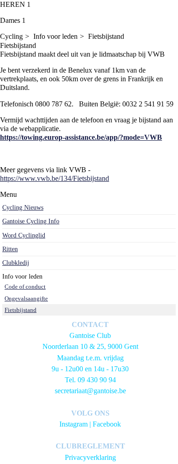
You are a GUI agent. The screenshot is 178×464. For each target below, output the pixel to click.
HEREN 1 (15, 4)
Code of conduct (25, 286)
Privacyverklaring (90, 457)
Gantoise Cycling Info (30, 221)
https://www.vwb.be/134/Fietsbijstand (54, 178)
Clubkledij (15, 262)
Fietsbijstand (106, 36)
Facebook (107, 424)
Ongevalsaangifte (26, 298)
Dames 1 (13, 20)
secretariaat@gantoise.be (90, 391)
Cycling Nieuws (22, 207)
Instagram (73, 424)
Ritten (10, 249)
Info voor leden (55, 36)
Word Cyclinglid (23, 235)
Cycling (11, 36)
